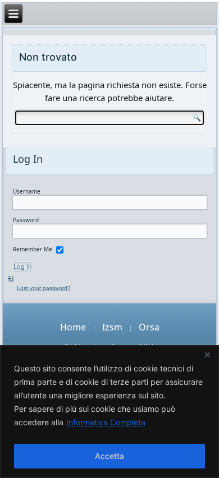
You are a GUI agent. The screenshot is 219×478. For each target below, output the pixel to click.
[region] (109, 411)
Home (73, 327)
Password (26, 220)
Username (26, 191)
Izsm (112, 327)
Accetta (109, 456)
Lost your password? (44, 288)
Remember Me (32, 249)
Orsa (149, 327)
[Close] (207, 354)
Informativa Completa (105, 422)
